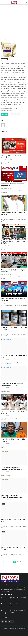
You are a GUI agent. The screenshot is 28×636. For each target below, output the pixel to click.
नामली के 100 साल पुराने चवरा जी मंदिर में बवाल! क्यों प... (12, 156)
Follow (5, 114)
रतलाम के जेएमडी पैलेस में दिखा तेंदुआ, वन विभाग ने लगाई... (18, 611)
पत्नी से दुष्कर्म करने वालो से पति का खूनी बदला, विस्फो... (18, 598)
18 (8, 562)
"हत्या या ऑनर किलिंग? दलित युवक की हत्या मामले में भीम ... (13, 271)
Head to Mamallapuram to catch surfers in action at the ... (12, 384)
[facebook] (2, 621)
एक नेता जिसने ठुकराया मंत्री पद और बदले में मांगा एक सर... (13, 213)
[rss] (12, 621)
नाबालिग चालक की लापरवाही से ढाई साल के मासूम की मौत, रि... (12, 185)
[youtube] (9, 621)
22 (20, 562)
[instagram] (6, 621)
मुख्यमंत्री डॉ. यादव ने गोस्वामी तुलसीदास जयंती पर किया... (13, 520)
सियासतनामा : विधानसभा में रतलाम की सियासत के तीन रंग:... (13, 242)
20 (14, 562)
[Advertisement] (14, 18)
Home (2, 40)
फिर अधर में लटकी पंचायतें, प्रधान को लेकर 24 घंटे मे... (18, 604)
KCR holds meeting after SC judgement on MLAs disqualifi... (12, 468)
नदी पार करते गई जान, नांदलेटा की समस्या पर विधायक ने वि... (13, 299)
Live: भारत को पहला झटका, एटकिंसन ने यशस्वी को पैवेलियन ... (14, 412)
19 (11, 562)
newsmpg (3, 159)
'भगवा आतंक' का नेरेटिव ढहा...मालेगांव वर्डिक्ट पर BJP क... (13, 440)
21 (17, 562)
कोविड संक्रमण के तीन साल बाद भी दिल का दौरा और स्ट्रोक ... (14, 328)
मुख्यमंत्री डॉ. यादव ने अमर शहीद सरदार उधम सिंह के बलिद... (13, 548)
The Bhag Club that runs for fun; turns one (14, 356)
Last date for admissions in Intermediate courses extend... (11, 496)
